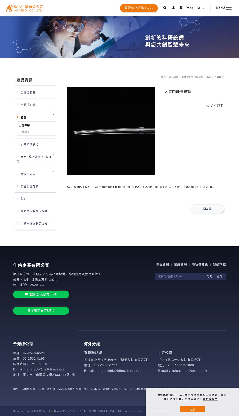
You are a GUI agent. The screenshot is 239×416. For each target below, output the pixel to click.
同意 (192, 409)
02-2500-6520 (34, 353)
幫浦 (24, 198)
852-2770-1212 (106, 365)
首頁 (163, 77)
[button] (165, 8)
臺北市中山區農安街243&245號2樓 (49, 374)
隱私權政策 (210, 399)
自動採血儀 (28, 104)
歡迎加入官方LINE (43, 294)
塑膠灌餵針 (28, 92)
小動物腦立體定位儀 (34, 223)
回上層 (207, 208)
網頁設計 (41, 411)
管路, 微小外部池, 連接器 (34, 159)
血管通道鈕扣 (29, 144)
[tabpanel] (119, 37)
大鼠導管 (219, 77)
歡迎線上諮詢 (139, 8)
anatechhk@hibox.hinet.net (119, 370)
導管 (209, 77)
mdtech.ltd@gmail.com (189, 370)
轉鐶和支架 (28, 174)
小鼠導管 (24, 132)
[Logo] (24, 8)
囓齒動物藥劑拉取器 (34, 211)
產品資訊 (174, 77)
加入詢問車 (216, 105)
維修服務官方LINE (41, 310)
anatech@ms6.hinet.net (45, 369)
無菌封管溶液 (29, 186)
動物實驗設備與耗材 (193, 77)
